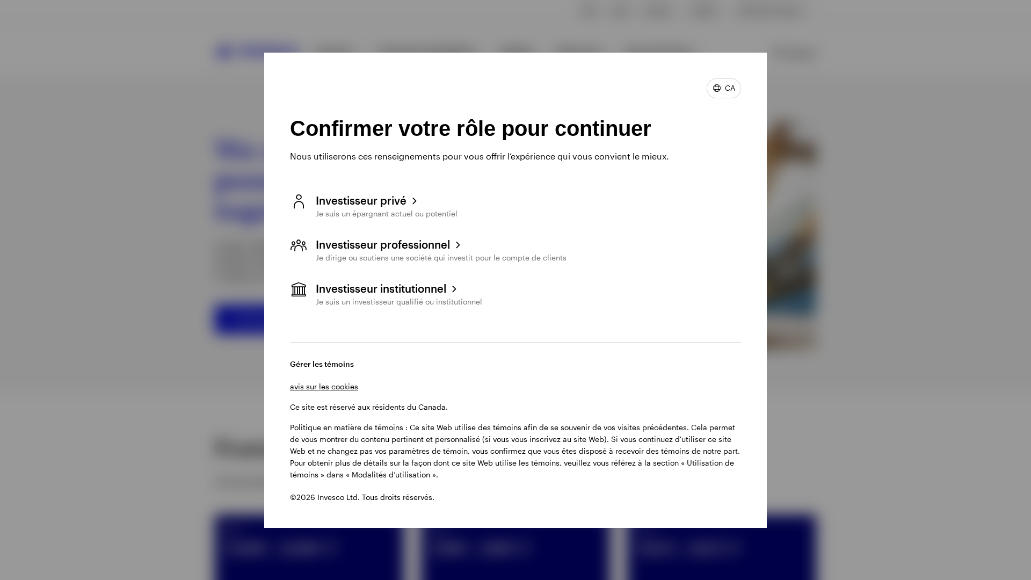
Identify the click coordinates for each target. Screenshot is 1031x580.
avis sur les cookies (324, 386)
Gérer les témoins (322, 364)
